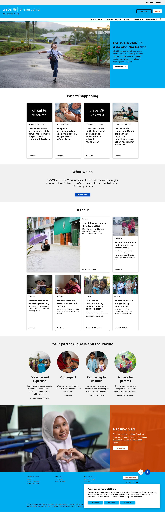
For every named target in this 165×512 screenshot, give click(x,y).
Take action (120, 448)
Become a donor (130, 478)
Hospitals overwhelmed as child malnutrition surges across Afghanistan (67, 133)
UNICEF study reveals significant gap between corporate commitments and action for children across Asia (124, 136)
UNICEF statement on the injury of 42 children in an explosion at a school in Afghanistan (96, 135)
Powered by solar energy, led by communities (123, 303)
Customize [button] (127, 502)
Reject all (111, 502)
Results (69, 395)
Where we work (60, 481)
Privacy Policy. (136, 497)
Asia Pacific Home (33, 477)
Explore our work (82, 195)
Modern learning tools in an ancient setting (67, 303)
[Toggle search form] (160, 19)
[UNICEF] (21, 9)
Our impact (58, 479)
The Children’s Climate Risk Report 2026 (94, 224)
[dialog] (122, 496)
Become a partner (97, 395)
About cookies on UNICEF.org (102, 489)
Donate (157, 11)
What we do (30, 479)
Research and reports (40, 398)
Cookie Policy (124, 497)
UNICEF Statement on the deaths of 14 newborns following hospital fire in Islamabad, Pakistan (40, 133)
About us (58, 477)
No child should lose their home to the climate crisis (125, 245)
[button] (147, 472)
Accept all (95, 502)
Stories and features (33, 483)
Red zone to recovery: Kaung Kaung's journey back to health (94, 304)
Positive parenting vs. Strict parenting (39, 302)
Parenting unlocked (126, 395)
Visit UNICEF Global (153, 2)
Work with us (88, 481)
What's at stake (120, 67)
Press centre (144, 11)
